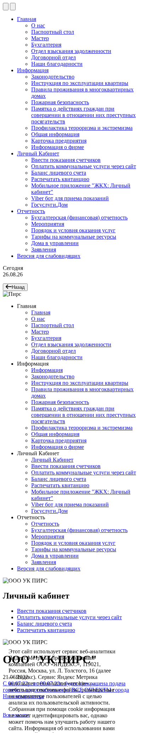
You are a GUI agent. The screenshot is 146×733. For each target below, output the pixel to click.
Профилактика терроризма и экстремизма (82, 128)
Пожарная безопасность (60, 102)
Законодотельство (52, 77)
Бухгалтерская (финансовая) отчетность (79, 217)
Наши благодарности (57, 64)
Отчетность (31, 211)
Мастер (40, 38)
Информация (33, 70)
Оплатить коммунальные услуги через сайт (83, 166)
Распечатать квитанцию (60, 179)
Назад (18, 287)
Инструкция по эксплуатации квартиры (79, 83)
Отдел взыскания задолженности (71, 51)
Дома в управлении (55, 243)
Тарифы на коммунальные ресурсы (73, 237)
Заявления (43, 249)
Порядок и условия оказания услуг (73, 230)
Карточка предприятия (58, 141)
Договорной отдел (53, 57)
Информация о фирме (57, 147)
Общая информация (55, 134)
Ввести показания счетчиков (66, 160)
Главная (26, 19)
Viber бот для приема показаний (70, 198)
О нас (38, 25)
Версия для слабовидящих (48, 256)
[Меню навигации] (6, 6)
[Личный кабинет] (13, 6)
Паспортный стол (52, 32)
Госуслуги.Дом (49, 205)
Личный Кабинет (38, 153)
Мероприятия (47, 224)
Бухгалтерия (46, 45)
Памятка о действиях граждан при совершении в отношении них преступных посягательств (83, 115)
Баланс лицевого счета (58, 173)
